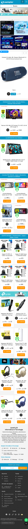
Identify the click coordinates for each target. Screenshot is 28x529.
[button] (8, 19)
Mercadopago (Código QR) (21, 497)
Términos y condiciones (5, 506)
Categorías (19, 478)
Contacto (6, 480)
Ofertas (19, 485)
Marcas (19, 480)
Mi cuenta (19, 499)
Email (22, 459)
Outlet (18, 487)
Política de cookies (8, 500)
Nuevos (19, 483)
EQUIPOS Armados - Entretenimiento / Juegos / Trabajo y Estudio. (14, 236)
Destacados (20, 476)
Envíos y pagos (7, 496)
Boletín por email (21, 494)
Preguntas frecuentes (8, 494)
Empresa (6, 476)
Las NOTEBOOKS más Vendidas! (14, 138)
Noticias (6, 478)
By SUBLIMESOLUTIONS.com (7, 522)
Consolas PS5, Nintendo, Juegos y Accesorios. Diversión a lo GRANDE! (14, 175)
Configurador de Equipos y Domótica (6, 487)
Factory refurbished (8, 498)
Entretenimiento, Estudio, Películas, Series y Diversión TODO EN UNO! (14, 102)
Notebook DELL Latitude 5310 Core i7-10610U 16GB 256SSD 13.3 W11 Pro (14, 58)
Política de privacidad (8, 503)
